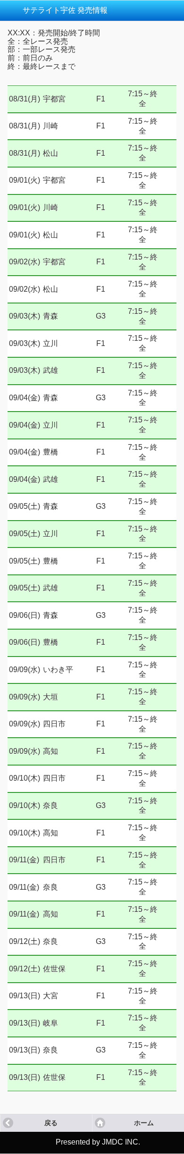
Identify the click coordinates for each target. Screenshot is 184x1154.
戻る (51, 1123)
